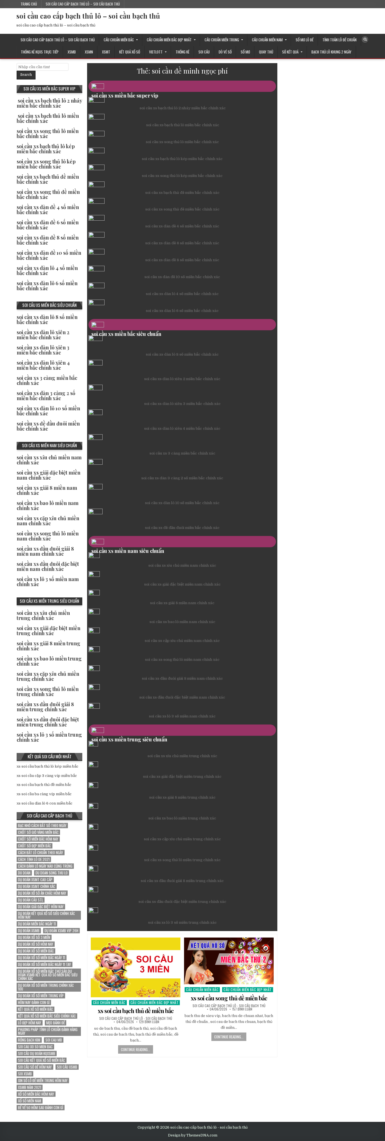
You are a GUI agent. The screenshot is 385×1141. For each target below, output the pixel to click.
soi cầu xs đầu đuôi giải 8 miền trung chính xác (182, 881)
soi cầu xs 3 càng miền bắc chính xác (182, 453)
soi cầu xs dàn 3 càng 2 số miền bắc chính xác (182, 478)
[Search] (365, 39)
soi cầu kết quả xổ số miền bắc (41, 1060)
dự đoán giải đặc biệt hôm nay (41, 906)
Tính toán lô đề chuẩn (339, 40)
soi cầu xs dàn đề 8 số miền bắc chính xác (182, 260)
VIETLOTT (156, 52)
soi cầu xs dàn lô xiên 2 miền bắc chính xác (182, 379)
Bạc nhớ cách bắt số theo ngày (42, 825)
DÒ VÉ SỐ (225, 52)
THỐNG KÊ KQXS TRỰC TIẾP (40, 52)
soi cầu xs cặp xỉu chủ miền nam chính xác (182, 641)
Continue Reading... (135, 1049)
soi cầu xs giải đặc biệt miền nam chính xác (182, 584)
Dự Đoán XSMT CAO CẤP (35, 879)
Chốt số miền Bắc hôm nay (38, 839)
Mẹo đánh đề (55, 1022)
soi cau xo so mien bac (35, 1046)
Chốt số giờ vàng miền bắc (38, 832)
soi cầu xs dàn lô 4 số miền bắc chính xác (182, 294)
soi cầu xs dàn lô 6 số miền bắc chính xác (182, 311)
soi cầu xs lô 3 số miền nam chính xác (182, 716)
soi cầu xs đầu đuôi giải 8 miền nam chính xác (182, 678)
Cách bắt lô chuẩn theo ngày (40, 852)
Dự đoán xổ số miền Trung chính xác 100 (46, 987)
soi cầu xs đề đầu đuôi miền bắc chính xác (182, 528)
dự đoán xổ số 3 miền (34, 937)
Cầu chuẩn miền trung (222, 40)
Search (26, 75)
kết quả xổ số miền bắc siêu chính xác (47, 1016)
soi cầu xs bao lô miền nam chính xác (182, 622)
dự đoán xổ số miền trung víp (41, 995)
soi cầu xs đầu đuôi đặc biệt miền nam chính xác (182, 697)
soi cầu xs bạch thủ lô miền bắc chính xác (182, 125)
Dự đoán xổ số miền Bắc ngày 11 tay (44, 964)
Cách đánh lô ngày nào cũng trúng (45, 866)
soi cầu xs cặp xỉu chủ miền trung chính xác (182, 839)
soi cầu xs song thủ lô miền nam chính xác (182, 659)
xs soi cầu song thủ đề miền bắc (229, 998)
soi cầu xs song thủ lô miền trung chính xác (182, 860)
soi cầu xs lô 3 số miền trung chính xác (182, 922)
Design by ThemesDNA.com (192, 1135)
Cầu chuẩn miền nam (267, 40)
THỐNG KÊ (182, 52)
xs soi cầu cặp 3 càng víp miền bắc (47, 776)
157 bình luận (242, 1009)
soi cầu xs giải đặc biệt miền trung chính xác (182, 776)
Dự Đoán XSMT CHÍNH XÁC (36, 886)
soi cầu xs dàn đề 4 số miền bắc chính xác (182, 226)
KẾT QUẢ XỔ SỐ (129, 52)
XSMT (106, 52)
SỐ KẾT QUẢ (290, 52)
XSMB (72, 52)
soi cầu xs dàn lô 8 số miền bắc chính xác (182, 354)
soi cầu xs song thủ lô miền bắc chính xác (182, 142)
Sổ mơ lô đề (304, 40)
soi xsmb (25, 1073)
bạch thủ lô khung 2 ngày (331, 52)
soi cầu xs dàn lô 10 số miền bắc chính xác (182, 503)
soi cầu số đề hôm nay (35, 1067)
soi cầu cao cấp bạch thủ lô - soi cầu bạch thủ (135, 1018)
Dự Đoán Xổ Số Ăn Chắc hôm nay (42, 893)
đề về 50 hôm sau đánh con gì (40, 1107)
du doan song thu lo (52, 873)
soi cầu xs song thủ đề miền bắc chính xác (182, 209)
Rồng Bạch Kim (29, 1040)
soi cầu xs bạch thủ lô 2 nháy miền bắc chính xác (183, 108)
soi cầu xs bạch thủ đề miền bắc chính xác (182, 192)
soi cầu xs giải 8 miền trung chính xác (182, 797)
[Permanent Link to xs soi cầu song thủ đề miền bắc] (229, 961)
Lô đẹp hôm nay (29, 1022)
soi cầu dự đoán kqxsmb (36, 1053)
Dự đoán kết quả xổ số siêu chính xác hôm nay (46, 915)
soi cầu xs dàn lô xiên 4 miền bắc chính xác (182, 428)
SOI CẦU (204, 52)
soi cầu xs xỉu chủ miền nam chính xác (182, 565)
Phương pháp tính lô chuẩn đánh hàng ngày (48, 1031)
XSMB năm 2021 (29, 1087)
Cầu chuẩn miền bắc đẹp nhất (169, 40)
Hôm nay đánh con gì (34, 1002)
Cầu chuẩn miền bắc (119, 40)
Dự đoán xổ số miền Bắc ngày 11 (41, 957)
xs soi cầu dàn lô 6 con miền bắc (44, 803)
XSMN (89, 52)
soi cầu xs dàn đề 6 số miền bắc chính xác (182, 243)
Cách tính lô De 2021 (34, 859)
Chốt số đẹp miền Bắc (34, 845)
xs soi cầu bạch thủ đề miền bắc (136, 1010)
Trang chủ (29, 4)
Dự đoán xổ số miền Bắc (36, 951)
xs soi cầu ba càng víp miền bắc (44, 794)
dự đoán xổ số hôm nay (35, 944)
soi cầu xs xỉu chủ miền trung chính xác (182, 756)
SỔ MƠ (245, 52)
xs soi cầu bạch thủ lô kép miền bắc (47, 766)
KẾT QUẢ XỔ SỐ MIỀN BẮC (35, 1009)
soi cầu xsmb (67, 1067)
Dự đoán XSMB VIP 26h (61, 930)
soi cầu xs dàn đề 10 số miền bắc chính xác (182, 277)
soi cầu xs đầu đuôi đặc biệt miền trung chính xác (182, 901)
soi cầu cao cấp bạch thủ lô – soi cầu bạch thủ (83, 4)
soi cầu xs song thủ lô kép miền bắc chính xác (182, 176)
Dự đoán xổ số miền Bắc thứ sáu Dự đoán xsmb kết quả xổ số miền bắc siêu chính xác (48, 975)
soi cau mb (53, 1040)
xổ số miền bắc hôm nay (36, 1094)
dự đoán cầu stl (30, 900)
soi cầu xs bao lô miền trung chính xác (182, 818)
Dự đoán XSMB (28, 930)
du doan (24, 873)
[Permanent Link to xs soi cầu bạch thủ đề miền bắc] (135, 967)
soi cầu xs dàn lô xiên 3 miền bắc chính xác (182, 404)
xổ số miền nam (29, 1101)
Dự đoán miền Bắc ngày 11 (37, 924)
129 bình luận (149, 1021)
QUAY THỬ (266, 52)
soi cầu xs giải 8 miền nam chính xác (182, 603)
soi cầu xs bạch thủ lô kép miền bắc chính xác (182, 159)
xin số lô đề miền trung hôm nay (43, 1080)
